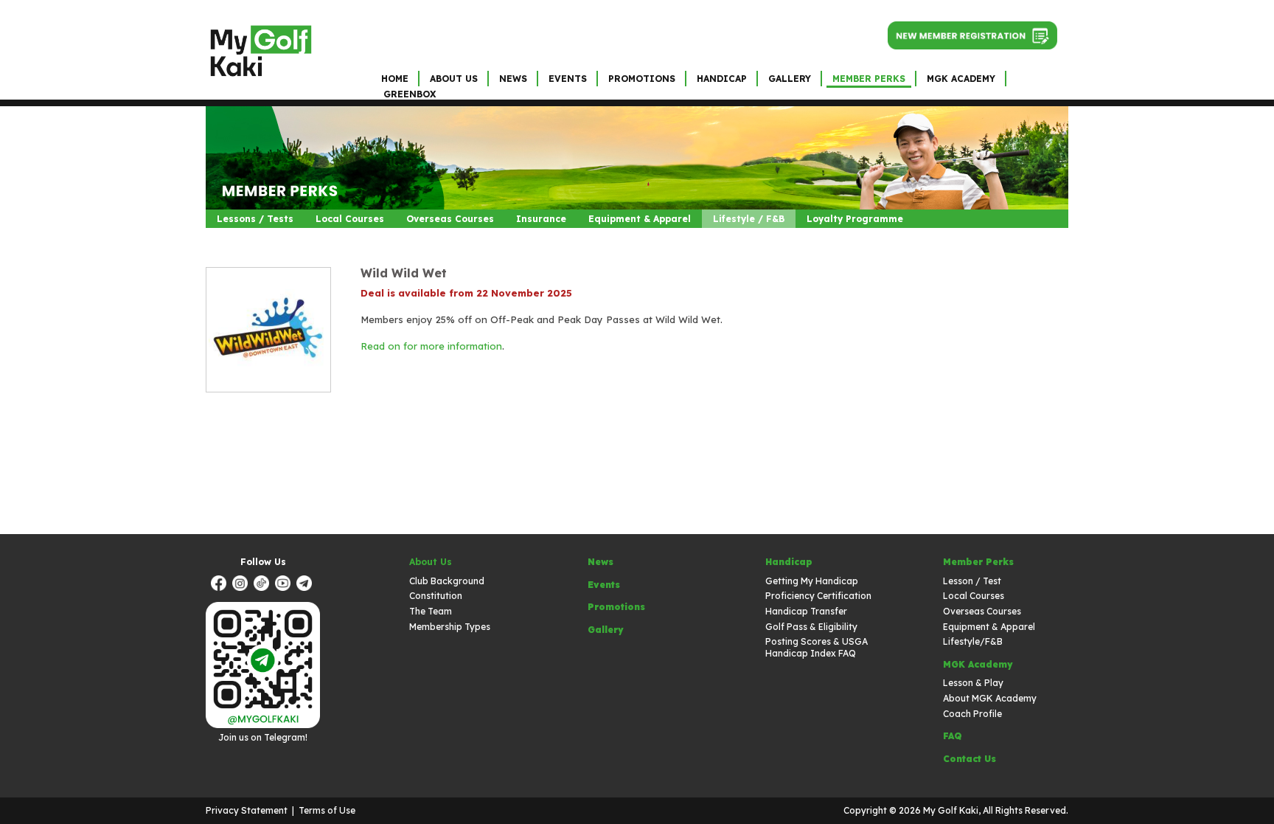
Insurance (541, 218)
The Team (430, 611)
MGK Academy (961, 78)
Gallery (789, 78)
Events (568, 78)
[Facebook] (220, 585)
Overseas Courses (450, 218)
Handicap (722, 78)
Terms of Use (327, 810)
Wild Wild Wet (404, 273)
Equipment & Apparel (639, 218)
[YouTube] (284, 585)
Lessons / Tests (255, 218)
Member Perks (868, 78)
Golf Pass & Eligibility (811, 626)
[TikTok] (263, 585)
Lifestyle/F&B (973, 641)
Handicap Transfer (806, 611)
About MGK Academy (990, 698)
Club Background (446, 580)
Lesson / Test (972, 580)
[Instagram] (241, 585)
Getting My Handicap (811, 580)
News (513, 78)
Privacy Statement (247, 810)
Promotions (641, 78)
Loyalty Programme (855, 218)
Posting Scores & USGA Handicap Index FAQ (816, 647)
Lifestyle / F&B (748, 218)
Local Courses (350, 218)
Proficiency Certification (818, 595)
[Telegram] (306, 585)
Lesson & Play (973, 682)
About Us (454, 78)
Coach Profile (972, 713)
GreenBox (409, 94)
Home (394, 78)
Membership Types (449, 626)
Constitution (435, 595)
